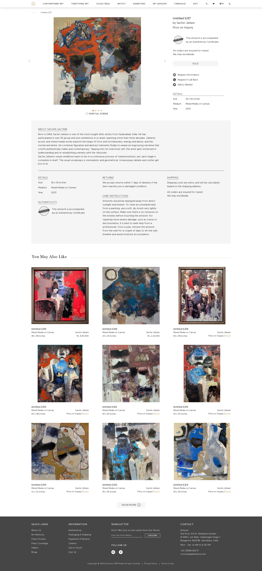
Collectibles (103, 4)
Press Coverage (39, 543)
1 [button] (93, 110)
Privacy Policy (150, 564)
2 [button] (95, 110)
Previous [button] (30, 60)
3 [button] (98, 110)
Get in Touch (75, 547)
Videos (35, 547)
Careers (73, 543)
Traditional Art (80, 4)
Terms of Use (167, 564)
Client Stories (38, 539)
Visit (195, 4)
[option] (97, 61)
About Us (36, 530)
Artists (121, 4)
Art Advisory (160, 4)
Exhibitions (139, 4)
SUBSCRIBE (152, 536)
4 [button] (101, 110)
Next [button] (164, 60)
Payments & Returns (79, 539)
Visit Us (72, 552)
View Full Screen (98, 113)
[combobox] (98, 154)
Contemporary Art (53, 4)
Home (33, 12)
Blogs (34, 552)
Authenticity (75, 530)
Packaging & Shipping (80, 534)
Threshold (180, 4)
